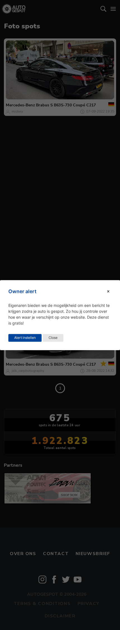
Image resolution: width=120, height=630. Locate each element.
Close (53, 337)
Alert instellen (25, 337)
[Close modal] (108, 291)
